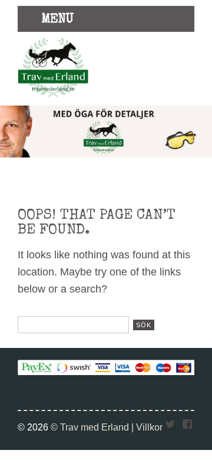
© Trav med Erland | (93, 427)
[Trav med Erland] (53, 99)
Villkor (149, 427)
